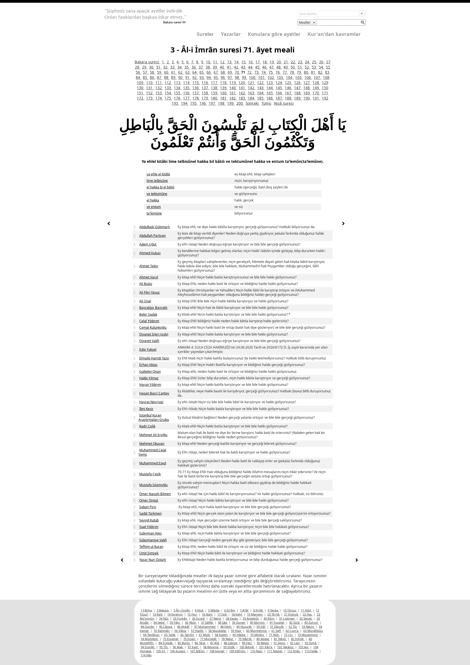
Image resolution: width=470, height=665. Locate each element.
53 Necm (308, 626)
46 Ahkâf (183, 626)
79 (299, 72)
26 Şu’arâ (198, 618)
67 (216, 72)
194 (184, 103)
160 (224, 92)
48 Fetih (226, 626)
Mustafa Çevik (150, 474)
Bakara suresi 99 (174, 22)
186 (270, 98)
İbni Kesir (146, 408)
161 (233, 92)
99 (244, 77)
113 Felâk (312, 651)
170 (316, 92)
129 (325, 82)
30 (151, 67)
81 (313, 72)
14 (237, 61)
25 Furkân (180, 618)
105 (299, 77)
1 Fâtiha (147, 610)
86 (152, 77)
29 (144, 67)
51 (300, 67)
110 (150, 82)
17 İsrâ (222, 614)
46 (265, 67)
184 (251, 98)
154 (168, 92)
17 (258, 61)
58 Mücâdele (217, 631)
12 (222, 61)
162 (242, 92)
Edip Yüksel (147, 349)
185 (261, 98)
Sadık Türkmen (150, 513)
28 (137, 67)
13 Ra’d (158, 614)
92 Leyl (295, 643)
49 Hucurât (244, 626)
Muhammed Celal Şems (152, 452)
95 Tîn (164, 647)
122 (261, 82)
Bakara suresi (147, 61)
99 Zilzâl (229, 647)
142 (251, 87)
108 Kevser (217, 651)
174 (159, 98)
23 (300, 61)
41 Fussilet (277, 622)
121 (251, 82)
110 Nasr (256, 651)
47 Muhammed (205, 626)
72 (250, 72)
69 (230, 72)
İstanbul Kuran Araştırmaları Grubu (153, 417)
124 (279, 82)
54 (321, 67)
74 (264, 72)
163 (251, 92)
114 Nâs (146, 655)
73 (257, 72)
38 (208, 67)
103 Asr (303, 647)
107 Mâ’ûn (197, 651)
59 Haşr (236, 631)
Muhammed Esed (152, 463)
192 (325, 98)
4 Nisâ (199, 610)
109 (140, 82)
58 (152, 72)
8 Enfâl (258, 610)
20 (279, 61)
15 (244, 61)
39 (215, 67)
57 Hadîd (197, 631)
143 (261, 87)
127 (307, 82)
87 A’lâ (215, 643)
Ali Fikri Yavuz (149, 292)
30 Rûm (269, 618)
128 (316, 82)
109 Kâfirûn (237, 651)
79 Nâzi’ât (245, 639)
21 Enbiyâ (291, 614)
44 (250, 67)
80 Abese (263, 639)
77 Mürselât (208, 639)
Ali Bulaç (145, 283)
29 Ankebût (251, 618)
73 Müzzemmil (308, 635)
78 (292, 72)
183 (242, 98)
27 (328, 61)
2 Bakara (163, 610)
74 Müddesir (150, 639)
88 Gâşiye (231, 643)
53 (314, 67)
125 (288, 82)
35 (187, 67)
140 (233, 87)
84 (138, 77)
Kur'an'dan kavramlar (334, 34)
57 (145, 72)
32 (166, 67)
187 (279, 98)
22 (293, 61)
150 (325, 87)
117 (214, 82)
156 (187, 92)
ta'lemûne (154, 213)
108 (326, 77)
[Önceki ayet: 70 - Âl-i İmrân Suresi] (109, 224)
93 (202, 77)
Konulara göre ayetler (274, 34)
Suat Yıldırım (148, 526)
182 (233, 98)
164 (261, 92)
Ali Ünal (145, 301)
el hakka (153, 200)
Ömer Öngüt (148, 500)
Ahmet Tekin (148, 266)
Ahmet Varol (148, 277)
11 (215, 61)
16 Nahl (207, 614)
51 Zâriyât (277, 626)
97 (230, 77)
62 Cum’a (292, 631)
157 (196, 92)
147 (298, 87)
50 (293, 67)
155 (177, 92)
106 (308, 77)
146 (288, 87)
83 (327, 72)
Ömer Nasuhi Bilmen (155, 494)
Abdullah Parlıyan (152, 235)
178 (196, 98)
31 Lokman (287, 618)
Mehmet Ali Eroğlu (153, 435)
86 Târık (200, 643)
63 (188, 72)
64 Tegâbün (151, 635)
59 (159, 72)
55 (328, 67)
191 (316, 98)
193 (175, 103)
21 (286, 61)
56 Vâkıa (180, 631)
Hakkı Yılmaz (149, 378)
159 (214, 92)
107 (317, 77)
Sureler (205, 34)
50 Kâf (261, 626)
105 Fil (161, 651)
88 (166, 77)
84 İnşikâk (166, 643)
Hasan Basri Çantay (154, 393)
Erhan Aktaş (148, 364)
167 (288, 92)
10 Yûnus (290, 610)
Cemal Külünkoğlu (152, 327)
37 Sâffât (207, 622)
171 (325, 92)
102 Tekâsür (285, 647)
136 (196, 87)
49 (286, 67)
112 (168, 82)
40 (222, 67)
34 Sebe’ (159, 622)
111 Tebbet (275, 651)
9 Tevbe (273, 610)
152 (150, 92)
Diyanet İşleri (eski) (153, 334)
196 (203, 103)
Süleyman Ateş (150, 533)
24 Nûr (164, 618)
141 (242, 87)
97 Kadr (193, 647)
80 (306, 72)
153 (159, 92)
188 (288, 98)
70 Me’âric (257, 635)
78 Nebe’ (227, 639)
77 (285, 72)
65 (202, 72)
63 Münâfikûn (313, 631)
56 (138, 72)
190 (307, 98)
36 (194, 67)
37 (201, 67)
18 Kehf (237, 614)
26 (321, 61)
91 (188, 77)
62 (181, 72)
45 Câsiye (166, 626)
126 (298, 82)
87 (159, 77)
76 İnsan (189, 639)
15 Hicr (192, 614)
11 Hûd (306, 610)
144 (270, 87)
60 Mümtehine (256, 631)
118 (224, 82)
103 (280, 77)
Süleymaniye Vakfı (153, 540)
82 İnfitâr (298, 639)
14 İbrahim (175, 614)
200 (240, 103)
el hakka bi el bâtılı (160, 187)
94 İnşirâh (148, 647)
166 (279, 92)
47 (272, 67)
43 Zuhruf (311, 622)
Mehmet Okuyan (151, 443)
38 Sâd (223, 622)
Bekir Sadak (148, 314)
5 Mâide (214, 610)
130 (140, 87)
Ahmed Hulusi (149, 253)
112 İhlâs (294, 651)
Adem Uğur (148, 244)
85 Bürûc (184, 643)
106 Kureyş (178, 651)
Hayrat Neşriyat (151, 402)
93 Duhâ (311, 643)
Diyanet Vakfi (149, 340)
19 (272, 61)
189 (298, 98)
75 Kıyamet (171, 639)
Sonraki (253, 103)
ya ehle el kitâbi (158, 174)
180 (214, 98)
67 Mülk (205, 635)
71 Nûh (274, 635)
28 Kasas (232, 618)
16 (251, 61)
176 (177, 98)
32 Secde (306, 618)
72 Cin (288, 635)
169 (307, 92)
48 (279, 67)
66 (209, 72)
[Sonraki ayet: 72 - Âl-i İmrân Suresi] (343, 224)
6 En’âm (230, 610)
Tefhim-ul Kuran (151, 546)
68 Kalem (221, 635)
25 (314, 61)
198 (221, 103)
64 (195, 72)
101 (262, 77)
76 (278, 72)
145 (279, 87)
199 (231, 103)
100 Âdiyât (247, 647)
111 (159, 82)
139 (224, 87)
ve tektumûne (157, 193)
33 (173, 67)
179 (205, 98)
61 (174, 72)
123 (270, 82)
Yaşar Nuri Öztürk (152, 559)
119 (233, 82)
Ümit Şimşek (148, 553)
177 (187, 98)
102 (271, 77)
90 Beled (263, 643)
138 (214, 87)
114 (187, 82)
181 (224, 98)
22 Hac (308, 614)
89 (174, 77)
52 (307, 67)
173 (150, 98)
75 (271, 72)
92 (195, 77)
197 (212, 103)
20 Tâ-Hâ (273, 614)
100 (252, 77)
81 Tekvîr (280, 639)
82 (320, 72)
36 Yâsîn (191, 622)
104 (289, 77)
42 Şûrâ (294, 622)
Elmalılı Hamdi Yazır (154, 358)
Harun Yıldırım (150, 384)
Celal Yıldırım (149, 321)
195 (194, 103)
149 (316, 87)
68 (223, 72)
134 (177, 87)
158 (205, 92)
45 (258, 67)
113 (177, 82)
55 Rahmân (162, 631)
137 (205, 87)
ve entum (154, 206)
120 (242, 82)
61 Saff (276, 631)
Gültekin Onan (150, 371)
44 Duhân (148, 626)
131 (150, 87)
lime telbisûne (157, 180)
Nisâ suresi (284, 103)
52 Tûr (293, 626)
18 (265, 61)
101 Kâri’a (266, 647)
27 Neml (215, 618)
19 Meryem (255, 614)
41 (229, 67)
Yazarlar (231, 34)
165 (270, 92)
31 (159, 67)
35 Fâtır (175, 622)
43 (243, 67)
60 (166, 72)
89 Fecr (247, 643)
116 (205, 82)
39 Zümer (239, 622)
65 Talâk (170, 635)
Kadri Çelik (147, 426)
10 (208, 61)
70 (237, 72)
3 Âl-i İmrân (182, 610)
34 (180, 67)
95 (216, 77)
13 (230, 61)
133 (168, 87)
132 (159, 87)
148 (307, 87)
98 (237, 77)
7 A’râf (244, 610)
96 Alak (178, 647)
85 (145, 77)
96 (223, 77)
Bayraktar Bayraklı (153, 307)
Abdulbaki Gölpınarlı (154, 227)
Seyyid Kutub (149, 520)
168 (298, 92)
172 (140, 98)
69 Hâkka (239, 635)
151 (140, 92)
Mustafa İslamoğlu (153, 485)
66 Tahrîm (187, 635)
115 (196, 82)
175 (168, 98)
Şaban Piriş (147, 507)
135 (187, 87)
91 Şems (280, 643)
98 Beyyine (211, 647)
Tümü (266, 103)
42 (236, 67)
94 (209, 77)
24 (307, 61)
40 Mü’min (257, 622)
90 (181, 77)
